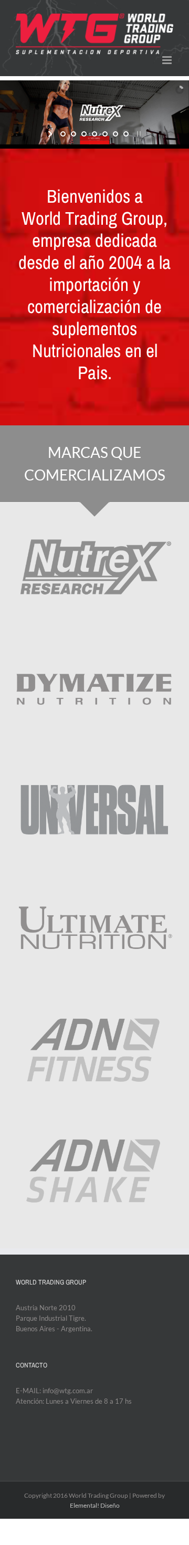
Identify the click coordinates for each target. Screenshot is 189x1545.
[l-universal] (94, 760)
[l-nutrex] (94, 518)
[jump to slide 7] (126, 134)
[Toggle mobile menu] (167, 60)
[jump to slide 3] (84, 134)
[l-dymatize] (94, 639)
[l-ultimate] (94, 880)
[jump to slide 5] (105, 134)
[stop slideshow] (137, 134)
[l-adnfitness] (94, 1001)
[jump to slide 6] (115, 134)
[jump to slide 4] (94, 134)
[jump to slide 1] (63, 134)
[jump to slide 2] (73, 134)
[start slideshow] (51, 134)
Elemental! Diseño (95, 1505)
